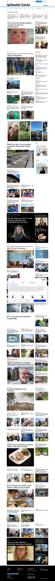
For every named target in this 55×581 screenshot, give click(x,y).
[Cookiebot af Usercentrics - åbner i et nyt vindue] (42, 279)
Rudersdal (36, 21)
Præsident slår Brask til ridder (13, 429)
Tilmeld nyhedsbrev (20, 569)
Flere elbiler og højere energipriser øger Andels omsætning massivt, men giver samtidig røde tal (13, 331)
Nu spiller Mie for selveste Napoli (41, 361)
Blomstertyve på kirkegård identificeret (12, 92)
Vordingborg (37, 328)
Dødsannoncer (39, 8)
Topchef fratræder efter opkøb (41, 510)
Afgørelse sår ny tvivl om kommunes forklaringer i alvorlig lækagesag (40, 38)
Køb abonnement (38, 1)
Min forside (16, 8)
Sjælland (9, 14)
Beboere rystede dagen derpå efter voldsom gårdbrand (40, 76)
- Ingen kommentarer (20, 54)
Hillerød (8, 387)
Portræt (12, 540)
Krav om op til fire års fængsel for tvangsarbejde (19, 317)
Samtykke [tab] (13, 282)
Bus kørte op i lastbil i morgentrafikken (25, 525)
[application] (27, 100)
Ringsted (8, 90)
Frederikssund (23, 344)
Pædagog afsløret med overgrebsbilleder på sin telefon (12, 17)
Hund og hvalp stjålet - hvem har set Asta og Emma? (41, 60)
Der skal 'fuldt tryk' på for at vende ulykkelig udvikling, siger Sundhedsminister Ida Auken (19, 220)
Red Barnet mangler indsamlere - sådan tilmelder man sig (13, 526)
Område (20, 8)
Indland (40, 96)
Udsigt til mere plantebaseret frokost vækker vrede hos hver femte (20, 446)
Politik (26, 328)
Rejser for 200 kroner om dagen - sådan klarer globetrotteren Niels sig (20, 364)
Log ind (44, 1)
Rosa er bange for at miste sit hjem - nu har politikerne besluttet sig (41, 445)
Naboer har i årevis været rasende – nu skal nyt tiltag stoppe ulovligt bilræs (19, 146)
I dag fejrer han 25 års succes (13, 108)
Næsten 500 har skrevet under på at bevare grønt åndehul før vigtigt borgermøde (41, 414)
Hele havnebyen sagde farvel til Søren (41, 374)
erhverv (40, 62)
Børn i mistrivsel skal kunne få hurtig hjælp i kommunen (41, 216)
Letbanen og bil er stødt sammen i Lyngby (41, 90)
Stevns (8, 299)
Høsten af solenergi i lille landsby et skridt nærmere (40, 554)
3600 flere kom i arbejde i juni (40, 86)
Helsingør (22, 328)
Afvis (15, 300)
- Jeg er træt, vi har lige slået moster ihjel (27, 107)
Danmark (36, 80)
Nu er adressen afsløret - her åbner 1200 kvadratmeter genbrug (41, 346)
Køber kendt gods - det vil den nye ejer (41, 64)
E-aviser (34, 1)
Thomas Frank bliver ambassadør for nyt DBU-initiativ (41, 275)
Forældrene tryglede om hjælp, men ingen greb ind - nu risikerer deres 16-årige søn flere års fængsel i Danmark (41, 471)
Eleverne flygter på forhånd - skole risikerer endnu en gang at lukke (19, 486)
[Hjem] (7, 1)
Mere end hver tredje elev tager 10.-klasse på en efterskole (41, 98)
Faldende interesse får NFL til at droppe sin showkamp (41, 102)
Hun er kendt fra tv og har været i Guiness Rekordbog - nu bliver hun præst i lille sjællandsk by (41, 56)
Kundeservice (9, 568)
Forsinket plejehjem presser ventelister (17, 390)
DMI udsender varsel (39, 72)
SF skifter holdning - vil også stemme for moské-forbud (27, 330)
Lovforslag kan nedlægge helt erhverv (27, 346)
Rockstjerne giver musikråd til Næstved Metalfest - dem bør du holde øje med (13, 186)
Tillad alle (39, 300)
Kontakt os (19, 570)
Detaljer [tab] (22, 282)
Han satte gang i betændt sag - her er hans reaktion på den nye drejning (41, 23)
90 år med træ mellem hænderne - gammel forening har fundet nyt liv (41, 93)
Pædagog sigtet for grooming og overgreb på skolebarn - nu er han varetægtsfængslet (13, 511)
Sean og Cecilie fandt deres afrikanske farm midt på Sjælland (19, 543)
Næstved (8, 184)
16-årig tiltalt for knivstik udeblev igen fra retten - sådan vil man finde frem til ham (13, 171)
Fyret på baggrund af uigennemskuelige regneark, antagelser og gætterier (41, 389)
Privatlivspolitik (30, 569)
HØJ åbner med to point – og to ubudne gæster (27, 186)
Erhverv (29, 8)
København (36, 96)
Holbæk (8, 269)
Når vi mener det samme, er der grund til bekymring (41, 165)
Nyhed (10, 21)
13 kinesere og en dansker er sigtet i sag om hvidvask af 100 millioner (27, 430)
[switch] (22, 297)
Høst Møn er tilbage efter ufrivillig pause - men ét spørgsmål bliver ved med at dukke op (41, 331)
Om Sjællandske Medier (31, 568)
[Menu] (48, 1)
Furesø (8, 199)
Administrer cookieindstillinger (32, 570)
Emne (25, 8)
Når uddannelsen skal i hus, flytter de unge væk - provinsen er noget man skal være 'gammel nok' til (41, 541)
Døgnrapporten (38, 14)
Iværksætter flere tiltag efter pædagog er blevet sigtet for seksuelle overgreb (13, 201)
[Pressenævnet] (31, 577)
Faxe (36, 91)
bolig (39, 66)
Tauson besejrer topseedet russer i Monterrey (41, 82)
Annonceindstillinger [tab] (32, 282)
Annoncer (8, 570)
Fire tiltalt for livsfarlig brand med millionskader (13, 346)
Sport (43, 8)
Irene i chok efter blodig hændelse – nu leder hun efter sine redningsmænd (20, 25)
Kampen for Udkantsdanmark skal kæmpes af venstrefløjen (41, 147)
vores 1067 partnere (14, 286)
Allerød (36, 412)
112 (11, 14)
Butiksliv (40, 344)
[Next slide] (47, 131)
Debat (32, 8)
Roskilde (22, 90)
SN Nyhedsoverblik (10, 8)
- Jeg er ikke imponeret (27, 470)
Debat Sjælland (42, 145)
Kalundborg (23, 199)
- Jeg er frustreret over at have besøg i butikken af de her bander (27, 93)
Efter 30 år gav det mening (20, 247)
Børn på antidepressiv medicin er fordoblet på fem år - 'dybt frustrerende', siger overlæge (41, 230)
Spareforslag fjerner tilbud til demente (27, 414)
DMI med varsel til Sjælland (25, 15)
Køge (8, 21)
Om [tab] (42, 282)
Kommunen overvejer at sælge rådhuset (13, 79)
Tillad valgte (27, 300)
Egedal (22, 184)
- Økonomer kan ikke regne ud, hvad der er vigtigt (13, 415)
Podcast (12, 216)
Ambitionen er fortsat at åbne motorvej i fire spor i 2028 (27, 201)
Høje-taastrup (9, 169)
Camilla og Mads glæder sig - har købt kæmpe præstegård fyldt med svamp (41, 68)
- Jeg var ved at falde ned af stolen (40, 486)
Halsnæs (36, 372)
